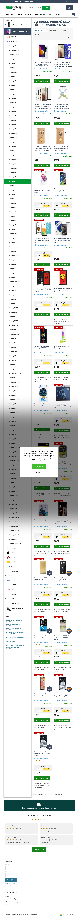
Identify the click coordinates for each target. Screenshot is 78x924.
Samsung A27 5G (13, 164)
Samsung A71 (12, 264)
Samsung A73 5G (13, 273)
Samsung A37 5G (13, 203)
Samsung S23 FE (13, 413)
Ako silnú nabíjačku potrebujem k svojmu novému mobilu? (15, 646)
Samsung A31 (12, 172)
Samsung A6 (12, 46)
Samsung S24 (12, 426)
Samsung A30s (13, 168)
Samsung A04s (13, 72)
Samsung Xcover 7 (14, 496)
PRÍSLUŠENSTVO (17, 609)
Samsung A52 (12, 229)
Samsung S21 (12, 378)
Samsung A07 (12, 90)
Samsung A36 (12, 199)
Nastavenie (39, 472)
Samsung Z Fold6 (14, 531)
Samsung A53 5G (13, 238)
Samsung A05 (12, 77)
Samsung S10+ (13, 352)
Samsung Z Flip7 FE (14, 517)
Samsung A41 (12, 212)
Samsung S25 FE (13, 452)
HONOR (13, 548)
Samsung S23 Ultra (14, 421)
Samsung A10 (12, 94)
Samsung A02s (13, 59)
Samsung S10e (13, 356)
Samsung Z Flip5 (13, 504)
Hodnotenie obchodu (39, 815)
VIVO (12, 566)
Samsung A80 (12, 277)
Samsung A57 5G (13, 255)
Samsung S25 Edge (14, 448)
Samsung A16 (12, 120)
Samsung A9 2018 (14, 55)
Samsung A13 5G (13, 107)
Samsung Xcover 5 (14, 491)
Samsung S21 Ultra (14, 391)
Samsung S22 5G (13, 395)
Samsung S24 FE (13, 430)
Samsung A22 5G (13, 146)
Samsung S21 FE (13, 386)
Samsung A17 (12, 124)
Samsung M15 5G (13, 308)
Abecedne (38, 34)
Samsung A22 (12, 142)
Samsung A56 (12, 251)
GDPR (7, 905)
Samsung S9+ (12, 343)
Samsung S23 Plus (14, 417)
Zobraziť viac (39, 849)
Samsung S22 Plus (14, 400)
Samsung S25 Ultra (14, 461)
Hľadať (46, 7)
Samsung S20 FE (13, 369)
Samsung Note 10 (14, 334)
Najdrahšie (63, 30)
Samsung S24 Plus (14, 434)
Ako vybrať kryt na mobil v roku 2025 (16, 637)
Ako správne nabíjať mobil (13, 624)
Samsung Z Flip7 (13, 513)
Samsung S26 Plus (14, 474)
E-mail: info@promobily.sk (24, 1)
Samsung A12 (12, 98)
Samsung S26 (12, 465)
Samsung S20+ (13, 365)
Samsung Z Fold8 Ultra (15, 544)
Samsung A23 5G (13, 151)
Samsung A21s (13, 138)
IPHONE (13, 553)
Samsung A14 (12, 111)
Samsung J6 (12, 295)
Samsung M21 (13, 317)
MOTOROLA (15, 571)
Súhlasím (40, 467)
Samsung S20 (12, 360)
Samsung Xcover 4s (14, 487)
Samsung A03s (13, 63)
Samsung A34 (12, 190)
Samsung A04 (12, 68)
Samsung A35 (12, 194)
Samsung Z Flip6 (13, 509)
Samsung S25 (12, 443)
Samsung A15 (12, 116)
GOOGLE (14, 576)
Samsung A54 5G (13, 242)
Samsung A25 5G (13, 155)
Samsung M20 (13, 312)
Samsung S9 (12, 338)
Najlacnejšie (52, 30)
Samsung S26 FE (13, 469)
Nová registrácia (10, 884)
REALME (13, 562)
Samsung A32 (12, 177)
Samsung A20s (13, 133)
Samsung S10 (12, 347)
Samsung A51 (12, 225)
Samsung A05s (13, 81)
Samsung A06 (12, 85)
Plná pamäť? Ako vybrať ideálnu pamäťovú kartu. (15, 632)
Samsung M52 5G (13, 325)
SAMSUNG (14, 41)
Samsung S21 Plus (14, 382)
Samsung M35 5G (13, 321)
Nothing (13, 594)
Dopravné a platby (10, 899)
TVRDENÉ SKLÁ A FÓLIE (19, 31)
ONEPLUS (14, 589)
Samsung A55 (12, 247)
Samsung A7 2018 (14, 50)
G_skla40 (46, 206)
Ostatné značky (16, 603)
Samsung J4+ (12, 286)
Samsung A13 (12, 103)
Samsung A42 (12, 216)
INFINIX (13, 585)
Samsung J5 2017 (14, 290)
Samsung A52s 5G (14, 234)
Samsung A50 (12, 221)
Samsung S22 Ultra (14, 404)
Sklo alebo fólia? (10, 641)
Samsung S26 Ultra (14, 478)
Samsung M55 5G (13, 330)
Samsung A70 (12, 260)
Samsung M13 (13, 303)
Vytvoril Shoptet (68, 915)
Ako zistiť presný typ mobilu (14, 620)
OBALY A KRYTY (17, 25)
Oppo (13, 599)
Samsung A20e (13, 129)
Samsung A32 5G (13, 181)
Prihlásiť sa (11, 880)
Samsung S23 (12, 408)
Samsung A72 (12, 269)
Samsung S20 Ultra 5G (15, 373)
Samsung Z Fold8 (14, 539)
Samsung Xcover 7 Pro (15, 500)
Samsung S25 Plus (14, 456)
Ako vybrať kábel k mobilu (13, 628)
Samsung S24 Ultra (14, 439)
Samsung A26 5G (13, 159)
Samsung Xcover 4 (14, 482)
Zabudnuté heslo (10, 886)
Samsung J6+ (12, 299)
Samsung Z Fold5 (14, 526)
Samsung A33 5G (13, 186)
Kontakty (8, 896)
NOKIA (13, 580)
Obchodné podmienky (11, 902)
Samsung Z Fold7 (14, 535)
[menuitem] (10, 15)
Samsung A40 (12, 207)
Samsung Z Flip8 (13, 522)
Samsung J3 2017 (14, 282)
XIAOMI (13, 37)
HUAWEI (13, 557)
